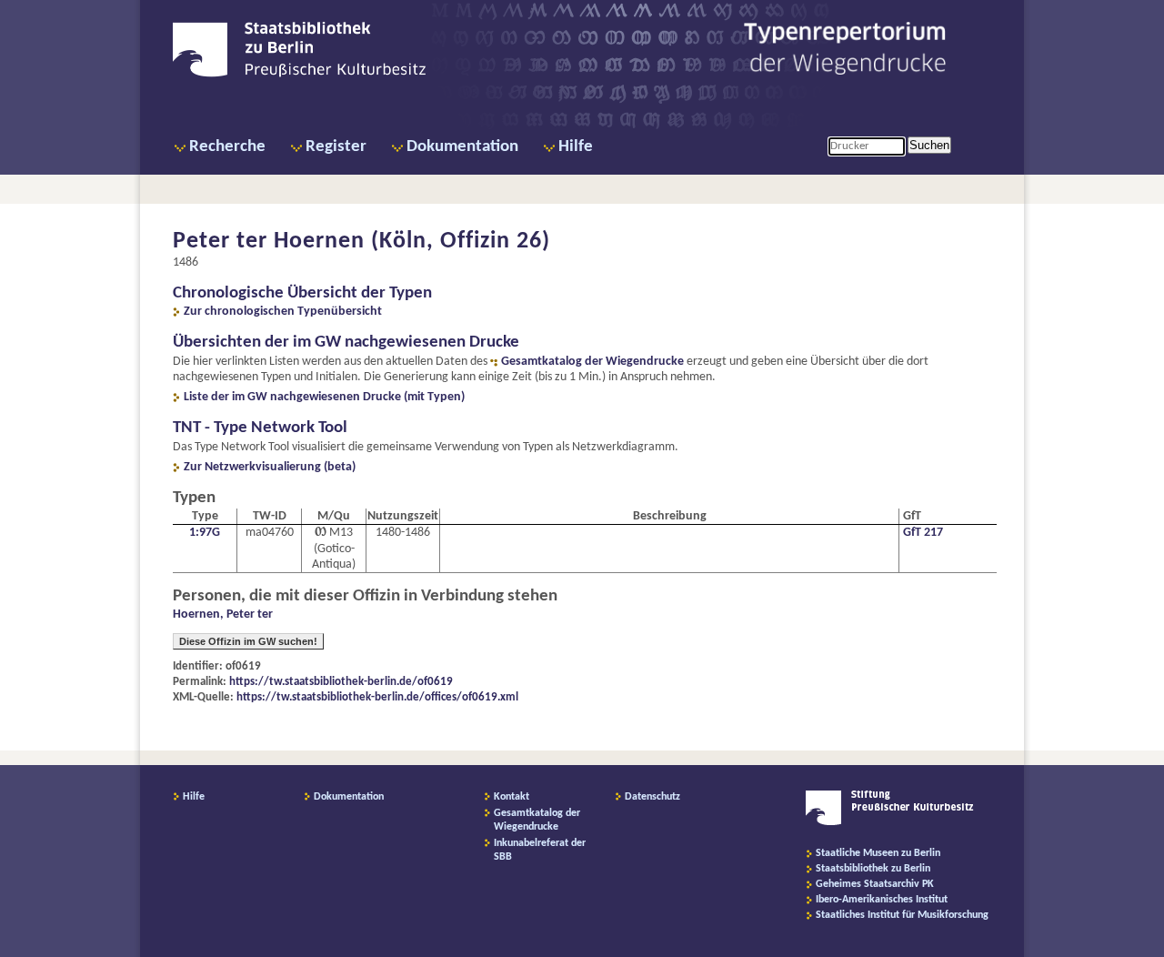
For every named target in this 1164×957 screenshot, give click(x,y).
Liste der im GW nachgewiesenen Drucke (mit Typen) (324, 397)
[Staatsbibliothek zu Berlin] (299, 74)
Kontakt (511, 796)
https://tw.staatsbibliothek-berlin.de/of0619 (341, 682)
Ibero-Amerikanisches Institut (882, 899)
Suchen (929, 145)
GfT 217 (923, 532)
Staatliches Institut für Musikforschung (902, 915)
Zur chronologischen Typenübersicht (283, 311)
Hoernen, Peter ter (223, 614)
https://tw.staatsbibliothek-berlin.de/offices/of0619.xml (377, 697)
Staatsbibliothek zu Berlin (873, 868)
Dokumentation (462, 147)
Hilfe (575, 147)
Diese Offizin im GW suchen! (248, 641)
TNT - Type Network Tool (260, 428)
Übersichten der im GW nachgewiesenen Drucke (346, 342)
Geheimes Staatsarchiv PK (875, 884)
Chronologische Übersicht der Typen (302, 293)
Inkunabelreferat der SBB (540, 850)
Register (336, 147)
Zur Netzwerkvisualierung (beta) (270, 467)
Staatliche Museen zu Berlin (878, 853)
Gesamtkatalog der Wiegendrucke (592, 361)
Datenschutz (652, 796)
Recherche (227, 147)
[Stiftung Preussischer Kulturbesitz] (890, 822)
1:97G (204, 532)
